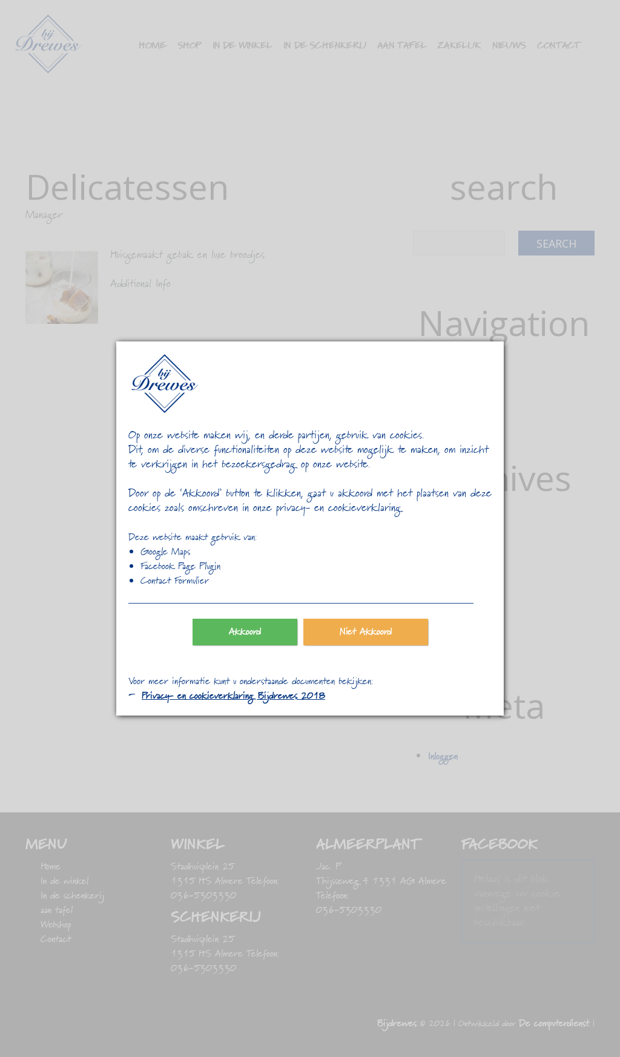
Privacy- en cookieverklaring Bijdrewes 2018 (233, 696)
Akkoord (245, 632)
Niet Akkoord (366, 632)
